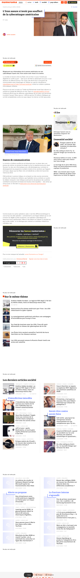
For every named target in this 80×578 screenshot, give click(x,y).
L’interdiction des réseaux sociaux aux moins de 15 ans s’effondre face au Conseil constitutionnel (25, 404)
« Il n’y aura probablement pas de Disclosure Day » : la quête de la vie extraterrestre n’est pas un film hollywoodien (66, 515)
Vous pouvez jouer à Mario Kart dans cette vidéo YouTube (25, 524)
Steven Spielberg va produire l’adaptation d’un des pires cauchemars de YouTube (66, 540)
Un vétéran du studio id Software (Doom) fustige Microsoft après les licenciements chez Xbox (24, 483)
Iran (24, 266)
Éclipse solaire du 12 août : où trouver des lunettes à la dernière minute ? (68, 145)
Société (75, 7)
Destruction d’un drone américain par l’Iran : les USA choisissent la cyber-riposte (30, 309)
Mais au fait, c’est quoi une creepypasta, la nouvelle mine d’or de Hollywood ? (66, 527)
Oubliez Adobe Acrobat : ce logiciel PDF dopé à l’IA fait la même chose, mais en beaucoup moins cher (31, 301)
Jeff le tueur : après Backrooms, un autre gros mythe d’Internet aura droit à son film (25, 430)
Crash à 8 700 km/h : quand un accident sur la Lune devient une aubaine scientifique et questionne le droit (66, 433)
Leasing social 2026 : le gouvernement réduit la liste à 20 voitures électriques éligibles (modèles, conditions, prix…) (24, 512)
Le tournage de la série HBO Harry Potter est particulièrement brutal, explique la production (65, 166)
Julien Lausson (11, 34)
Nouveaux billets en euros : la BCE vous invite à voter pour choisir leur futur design (65, 159)
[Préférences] (65, 2)
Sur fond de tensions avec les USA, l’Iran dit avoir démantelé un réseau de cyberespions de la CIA (29, 325)
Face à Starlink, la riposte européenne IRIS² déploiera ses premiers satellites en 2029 (66, 388)
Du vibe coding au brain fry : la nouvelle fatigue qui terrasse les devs (64, 152)
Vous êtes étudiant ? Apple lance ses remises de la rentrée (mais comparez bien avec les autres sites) (25, 417)
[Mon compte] (62, 2)
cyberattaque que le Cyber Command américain (17, 84)
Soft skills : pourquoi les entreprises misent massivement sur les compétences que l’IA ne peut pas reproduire (65, 420)
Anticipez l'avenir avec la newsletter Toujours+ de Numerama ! (62, 133)
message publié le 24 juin (41, 91)
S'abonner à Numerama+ (26, 246)
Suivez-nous (48, 62)
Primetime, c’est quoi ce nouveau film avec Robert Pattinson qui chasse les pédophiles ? (65, 401)
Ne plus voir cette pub (9, 58)
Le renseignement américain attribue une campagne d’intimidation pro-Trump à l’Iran (31, 317)
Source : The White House (12, 155)
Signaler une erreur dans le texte (38, 259)
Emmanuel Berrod (22, 259)
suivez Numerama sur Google (34, 254)
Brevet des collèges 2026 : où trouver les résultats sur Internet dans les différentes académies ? (66, 483)
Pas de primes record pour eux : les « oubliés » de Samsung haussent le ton (66, 501)
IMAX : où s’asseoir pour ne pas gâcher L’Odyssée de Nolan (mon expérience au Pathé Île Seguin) (65, 173)
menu (21, 2)
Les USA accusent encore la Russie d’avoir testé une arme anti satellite (30, 341)
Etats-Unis (17, 266)
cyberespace (7, 266)
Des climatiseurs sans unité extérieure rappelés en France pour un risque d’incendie (24, 499)
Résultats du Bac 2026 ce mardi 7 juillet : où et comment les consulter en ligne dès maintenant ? (25, 538)
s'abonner (73, 2)
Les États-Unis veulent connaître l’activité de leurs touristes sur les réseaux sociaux (30, 333)
